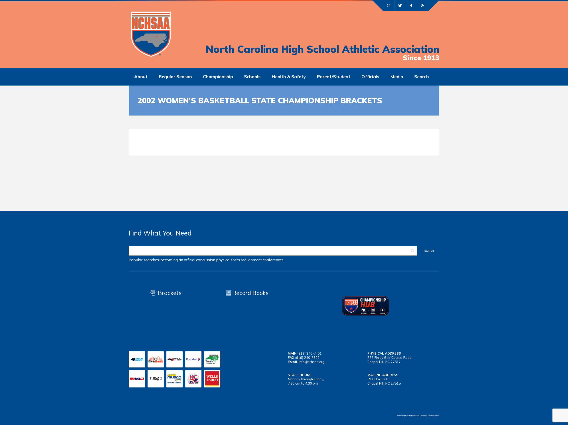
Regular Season (175, 76)
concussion (205, 259)
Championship (218, 76)
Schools (252, 76)
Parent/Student (333, 76)
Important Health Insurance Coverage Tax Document (418, 416)
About (141, 76)
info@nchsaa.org (311, 362)
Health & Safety (289, 76)
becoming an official (177, 259)
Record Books (249, 293)
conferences (273, 259)
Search (421, 76)
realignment (251, 259)
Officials (370, 76)
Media (396, 76)
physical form (228, 259)
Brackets (168, 293)
